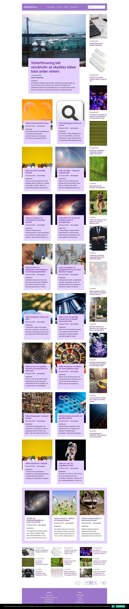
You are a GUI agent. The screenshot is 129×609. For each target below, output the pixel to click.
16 (95, 583)
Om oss (59, 7)
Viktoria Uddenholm (37, 77)
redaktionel (28, 129)
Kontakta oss (74, 7)
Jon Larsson (41, 126)
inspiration (34, 81)
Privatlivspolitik (120, 606)
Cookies (65, 7)
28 (103, 583)
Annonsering (51, 7)
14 (87, 583)
